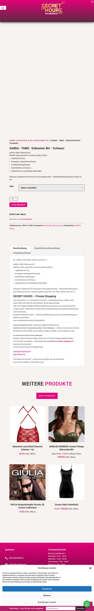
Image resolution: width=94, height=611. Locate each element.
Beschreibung (20, 248)
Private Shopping (64, 341)
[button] (90, 568)
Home (12, 140)
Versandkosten (26, 219)
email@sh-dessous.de (22, 352)
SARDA (78, 225)
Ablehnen (47, 595)
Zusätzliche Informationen (47, 248)
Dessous (22, 140)
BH (31, 140)
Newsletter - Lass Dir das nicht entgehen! (26, 608)
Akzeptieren (47, 589)
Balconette (42, 140)
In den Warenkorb (18, 205)
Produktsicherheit (22, 253)
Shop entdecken (47, 396)
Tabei (11, 228)
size (12, 186)
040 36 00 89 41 (19, 354)
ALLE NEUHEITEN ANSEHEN (47, 528)
